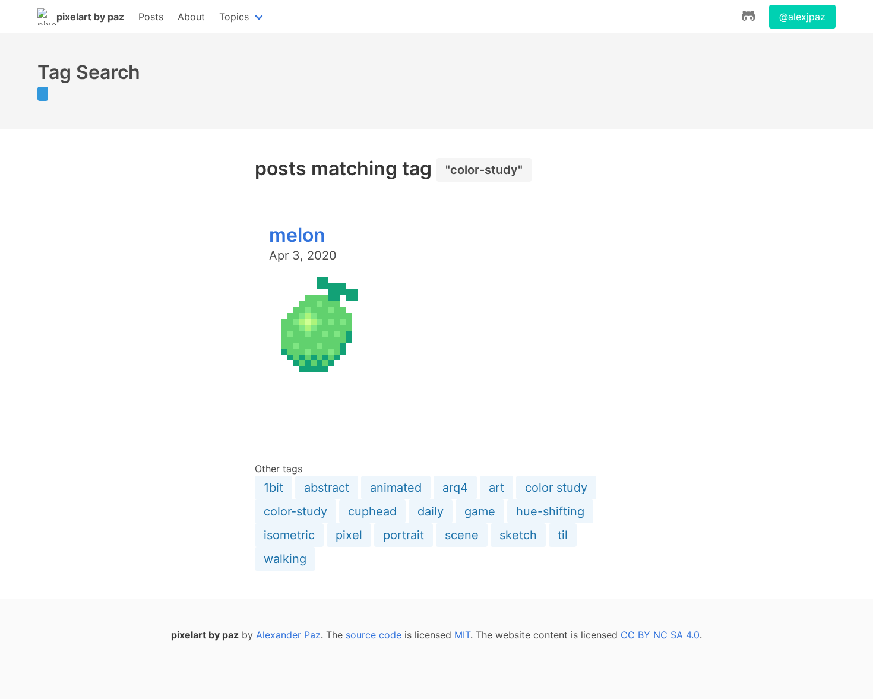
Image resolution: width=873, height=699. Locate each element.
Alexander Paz (288, 635)
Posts (150, 17)
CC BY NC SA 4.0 (660, 635)
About (191, 17)
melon (297, 234)
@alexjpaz (802, 17)
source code (373, 635)
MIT (462, 635)
